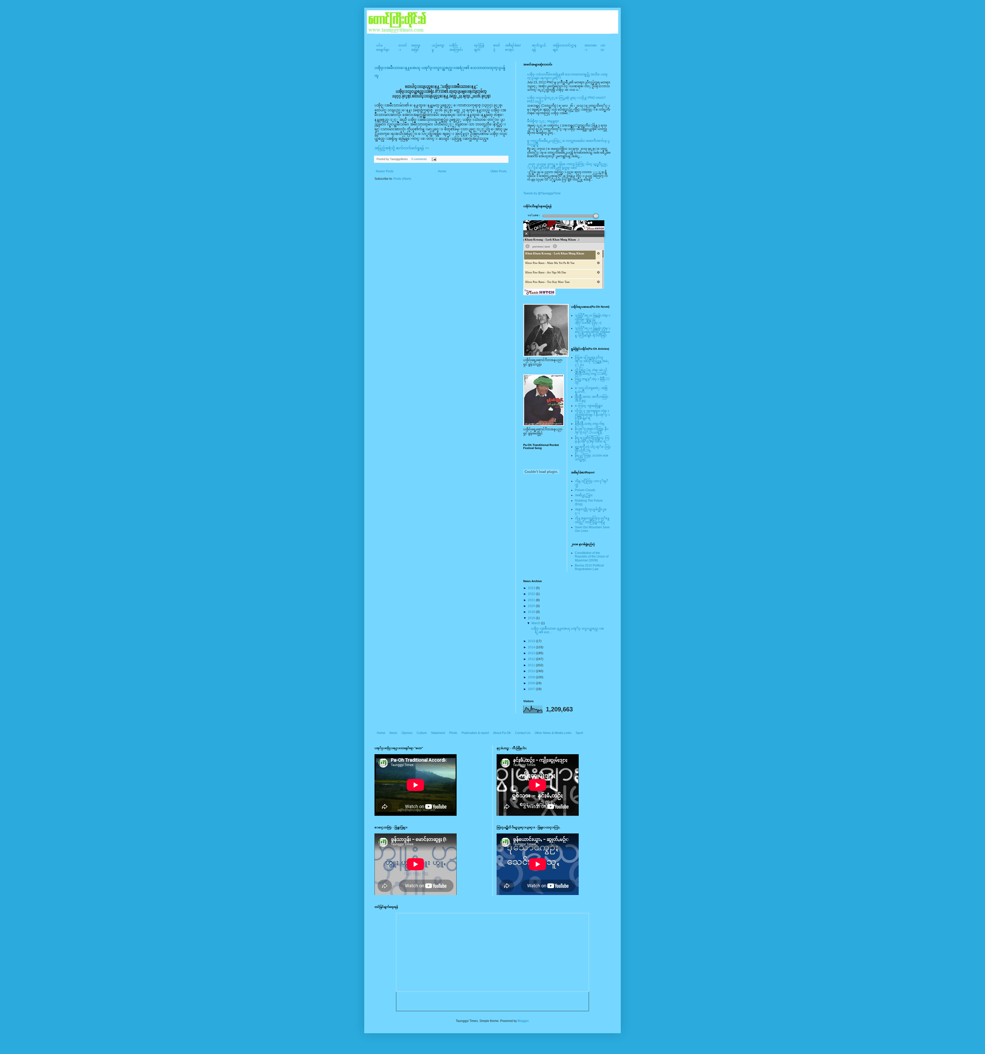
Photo (453, 733)
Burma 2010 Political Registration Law (589, 567)
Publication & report (475, 733)
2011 (532, 665)
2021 (532, 600)
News (393, 733)
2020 (532, 606)
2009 (532, 677)
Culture (422, 733)
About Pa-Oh (502, 733)
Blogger (523, 1021)
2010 (532, 671)
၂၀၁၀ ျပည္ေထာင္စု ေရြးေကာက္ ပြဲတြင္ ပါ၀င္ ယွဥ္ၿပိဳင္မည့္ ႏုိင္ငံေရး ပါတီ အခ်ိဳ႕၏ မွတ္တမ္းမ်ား (567, 166)
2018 (532, 612)
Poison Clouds (585, 490)
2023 (532, 588)
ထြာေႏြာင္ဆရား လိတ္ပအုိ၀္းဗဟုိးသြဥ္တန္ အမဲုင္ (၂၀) (592, 361)
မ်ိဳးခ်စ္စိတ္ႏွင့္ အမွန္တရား (543, 121)
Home (442, 171)
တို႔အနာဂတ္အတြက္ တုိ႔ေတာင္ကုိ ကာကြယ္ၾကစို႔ (592, 520)
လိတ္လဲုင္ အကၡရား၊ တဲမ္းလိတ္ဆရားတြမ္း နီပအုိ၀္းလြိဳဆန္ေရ (592, 414)
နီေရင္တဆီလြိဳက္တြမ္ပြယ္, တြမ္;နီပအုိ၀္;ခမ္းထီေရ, (592, 439)
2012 (532, 659)
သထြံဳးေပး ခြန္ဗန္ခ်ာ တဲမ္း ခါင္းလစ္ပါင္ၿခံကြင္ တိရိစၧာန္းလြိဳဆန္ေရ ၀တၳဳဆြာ (592, 331)
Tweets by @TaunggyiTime (542, 193)
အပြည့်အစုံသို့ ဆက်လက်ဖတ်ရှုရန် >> (402, 148)
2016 (532, 618)
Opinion (406, 733)
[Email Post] (433, 159)
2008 (532, 683)
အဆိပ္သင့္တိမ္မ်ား (584, 495)
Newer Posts (384, 171)
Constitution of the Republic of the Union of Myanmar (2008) (591, 556)
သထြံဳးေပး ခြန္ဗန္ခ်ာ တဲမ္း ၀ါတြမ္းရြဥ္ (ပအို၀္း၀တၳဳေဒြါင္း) (592, 319)
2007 (532, 689)
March (536, 623)
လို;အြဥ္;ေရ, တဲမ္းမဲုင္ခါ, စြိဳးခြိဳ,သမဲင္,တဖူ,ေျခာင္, (591, 371)
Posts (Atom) (402, 179)
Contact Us (522, 733)
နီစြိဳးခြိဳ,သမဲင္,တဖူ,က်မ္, (590, 423)
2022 (532, 594)
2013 (532, 653)
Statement (438, 733)
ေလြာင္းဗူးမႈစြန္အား (589, 405)
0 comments (419, 159)
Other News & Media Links (553, 733)
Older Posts (498, 171)
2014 (532, 647)
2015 (532, 641)
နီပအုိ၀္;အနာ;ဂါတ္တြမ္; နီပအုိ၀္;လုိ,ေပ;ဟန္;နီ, (591, 430)
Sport (579, 733)
